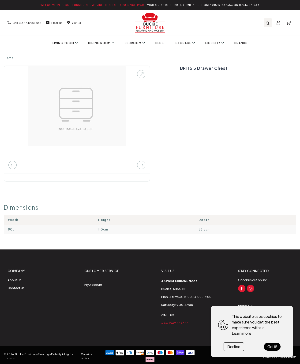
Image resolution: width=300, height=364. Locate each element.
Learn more (241, 333)
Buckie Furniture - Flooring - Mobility (38, 354)
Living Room (63, 43)
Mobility (212, 43)
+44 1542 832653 (175, 323)
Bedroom (133, 43)
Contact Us (16, 288)
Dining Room (99, 43)
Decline (233, 346)
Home (9, 57)
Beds (159, 43)
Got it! (272, 346)
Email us (56, 23)
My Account (93, 284)
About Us (14, 280)
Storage (183, 43)
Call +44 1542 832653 (27, 23)
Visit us (76, 23)
